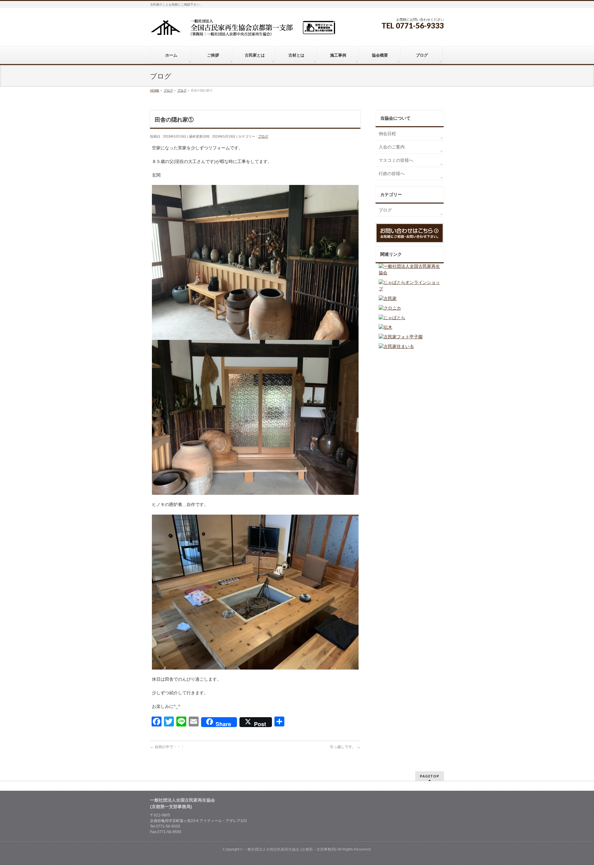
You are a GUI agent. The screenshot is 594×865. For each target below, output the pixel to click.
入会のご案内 (392, 146)
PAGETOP (429, 776)
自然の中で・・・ (167, 747)
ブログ (263, 136)
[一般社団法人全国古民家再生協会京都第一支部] (243, 30)
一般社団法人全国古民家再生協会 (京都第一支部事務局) (290, 849)
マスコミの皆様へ (396, 160)
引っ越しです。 (345, 747)
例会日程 (387, 133)
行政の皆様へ (392, 173)
